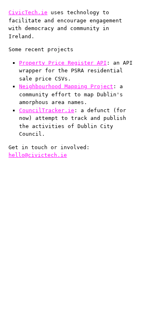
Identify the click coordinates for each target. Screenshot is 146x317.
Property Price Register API (63, 63)
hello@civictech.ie (38, 155)
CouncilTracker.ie (46, 110)
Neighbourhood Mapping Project (66, 86)
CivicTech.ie (28, 12)
